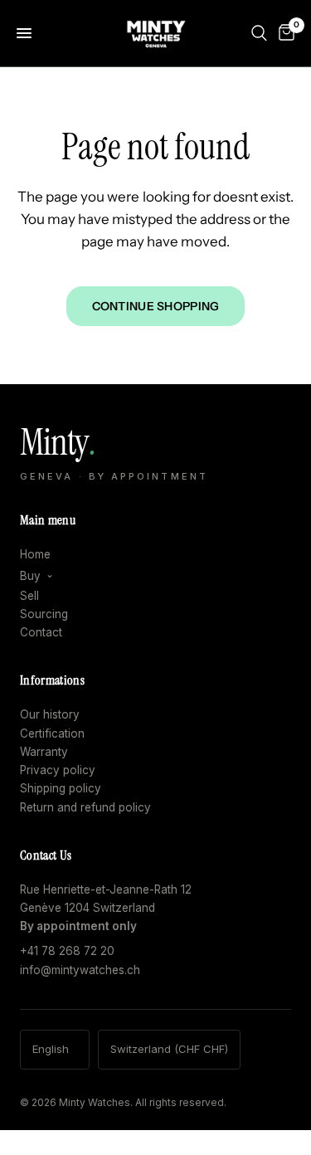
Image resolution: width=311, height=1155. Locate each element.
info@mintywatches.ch (80, 970)
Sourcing (44, 614)
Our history (50, 714)
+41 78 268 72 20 (67, 951)
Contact (41, 632)
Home (35, 554)
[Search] (259, 33)
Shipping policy (60, 788)
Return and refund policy (85, 807)
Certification (52, 733)
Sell (29, 595)
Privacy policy (57, 770)
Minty (114, 452)
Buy (30, 575)
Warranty (44, 751)
